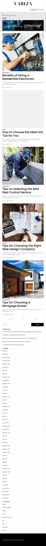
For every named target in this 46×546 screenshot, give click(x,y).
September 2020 (6, 432)
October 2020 (5, 429)
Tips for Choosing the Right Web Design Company (21, 247)
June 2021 (4, 413)
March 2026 (5, 354)
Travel (3, 530)
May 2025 (4, 370)
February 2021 (5, 422)
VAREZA (23, 3)
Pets (3, 523)
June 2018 (4, 478)
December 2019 (6, 445)
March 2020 (5, 442)
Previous (11, 319)
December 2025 (6, 357)
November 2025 (6, 360)
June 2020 (4, 439)
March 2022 (5, 409)
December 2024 (6, 377)
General (4, 510)
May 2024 (4, 393)
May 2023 (4, 403)
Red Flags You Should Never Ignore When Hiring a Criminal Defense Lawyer (19, 338)
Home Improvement (6, 517)
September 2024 (6, 383)
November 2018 (6, 468)
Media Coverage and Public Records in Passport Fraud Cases (16, 27)
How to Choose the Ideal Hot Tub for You (22, 134)
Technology (5, 527)
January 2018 (5, 491)
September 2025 (6, 364)
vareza (3, 87)
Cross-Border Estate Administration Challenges (36, 27)
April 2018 (4, 481)
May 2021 (4, 416)
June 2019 (4, 458)
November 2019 (6, 449)
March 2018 (5, 485)
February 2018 (5, 488)
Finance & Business (6, 507)
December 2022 (6, 406)
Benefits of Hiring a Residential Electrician (18, 77)
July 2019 (4, 455)
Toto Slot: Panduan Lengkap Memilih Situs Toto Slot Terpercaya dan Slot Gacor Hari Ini (22, 331)
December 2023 (6, 396)
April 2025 (4, 373)
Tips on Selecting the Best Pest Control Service (20, 190)
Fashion (4, 504)
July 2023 (4, 400)
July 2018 (4, 475)
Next (36, 319)
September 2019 (6, 452)
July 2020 (4, 436)
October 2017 (5, 498)
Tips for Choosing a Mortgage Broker (16, 304)
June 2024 (4, 390)
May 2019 (4, 462)
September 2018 (6, 472)
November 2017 (6, 494)
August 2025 (5, 367)
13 (30, 319)
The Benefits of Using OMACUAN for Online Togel (13, 335)
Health (3, 514)
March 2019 (5, 465)
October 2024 (5, 380)
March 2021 (5, 419)
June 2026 (4, 350)
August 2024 (5, 386)
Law (3, 520)
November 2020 (6, 426)
